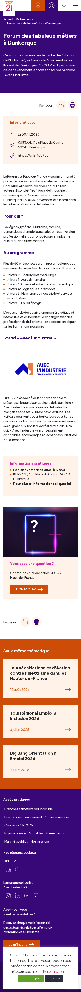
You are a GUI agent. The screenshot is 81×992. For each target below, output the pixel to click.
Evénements (25, 19)
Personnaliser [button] (53, 971)
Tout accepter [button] (31, 978)
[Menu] (75, 5)
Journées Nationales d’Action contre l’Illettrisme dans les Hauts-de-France (40, 673)
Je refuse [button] (53, 978)
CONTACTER (26, 589)
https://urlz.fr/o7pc (33, 155)
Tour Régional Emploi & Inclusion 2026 (33, 715)
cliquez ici (62, 484)
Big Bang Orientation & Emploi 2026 (33, 755)
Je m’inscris (18, 945)
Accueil (8, 19)
